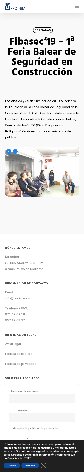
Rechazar (30, 465)
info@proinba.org (18, 298)
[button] (77, 6)
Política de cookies (18, 354)
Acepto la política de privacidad (36, 428)
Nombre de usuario (23, 391)
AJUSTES (25, 458)
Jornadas (43, 30)
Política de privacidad (20, 364)
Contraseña (18, 410)
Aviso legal (13, 344)
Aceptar (12, 465)
